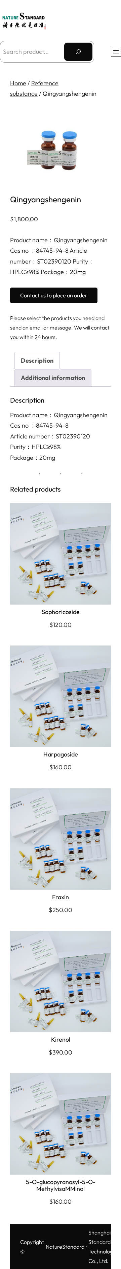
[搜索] (78, 52)
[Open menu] (116, 52)
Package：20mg (32, 457)
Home (18, 83)
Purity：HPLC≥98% (35, 447)
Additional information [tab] (53, 378)
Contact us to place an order (53, 295)
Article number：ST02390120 (50, 436)
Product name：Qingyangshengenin (59, 415)
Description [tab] (37, 360)
